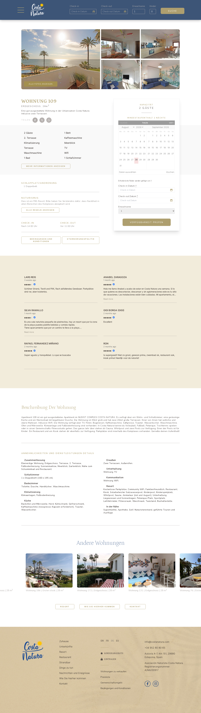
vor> (171, 122)
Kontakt (135, 606)
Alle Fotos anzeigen (41, 84)
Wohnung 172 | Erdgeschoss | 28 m (96, 590)
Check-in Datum (127, 186)
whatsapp (49, 120)
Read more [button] (108, 299)
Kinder (153, 6)
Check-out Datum (128, 196)
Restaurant (65, 657)
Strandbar (64, 662)
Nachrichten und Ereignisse (74, 673)
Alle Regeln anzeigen (40, 210)
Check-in (74, 6)
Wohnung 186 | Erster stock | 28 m (45, 590)
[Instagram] (156, 684)
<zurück (123, 122)
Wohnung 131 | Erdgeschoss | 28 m (147, 590)
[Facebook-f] (148, 684)
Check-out (106, 6)
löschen (170, 172)
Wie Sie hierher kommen (99, 606)
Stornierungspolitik (80, 239)
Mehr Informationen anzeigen (45, 166)
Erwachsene (138, 6)
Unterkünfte (65, 646)
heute (145, 122)
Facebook (35, 120)
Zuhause (64, 641)
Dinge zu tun (66, 667)
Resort (64, 606)
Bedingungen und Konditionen (41, 240)
